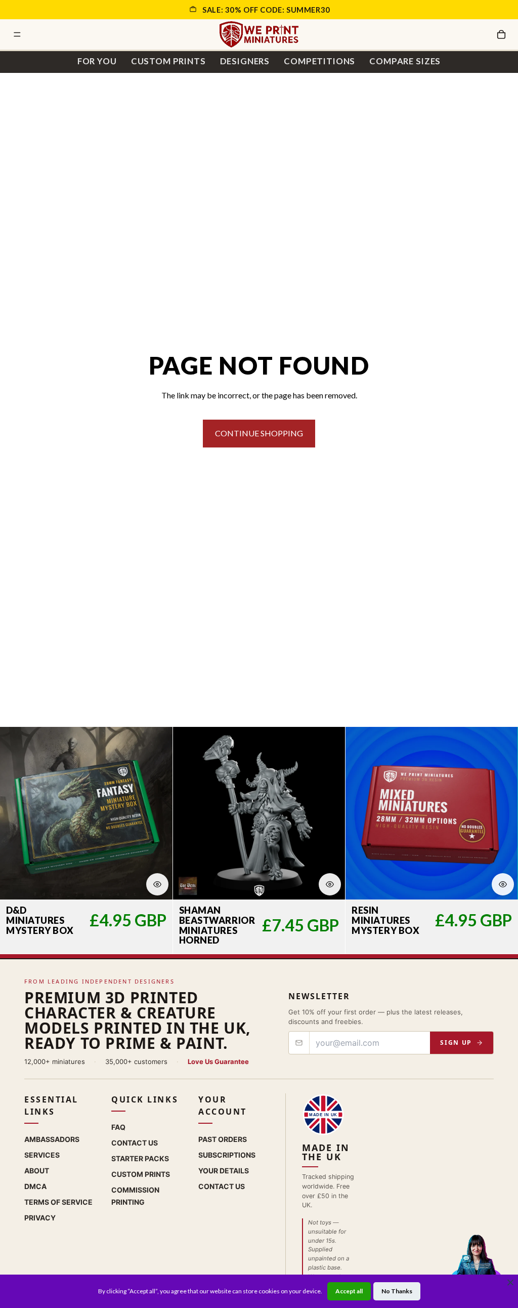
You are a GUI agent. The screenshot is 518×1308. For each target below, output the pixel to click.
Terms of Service (58, 1202)
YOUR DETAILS (223, 1170)
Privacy (40, 1217)
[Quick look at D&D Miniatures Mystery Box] (157, 884)
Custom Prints (168, 61)
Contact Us (134, 1142)
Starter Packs (140, 1158)
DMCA (35, 1186)
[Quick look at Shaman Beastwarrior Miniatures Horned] (330, 884)
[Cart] (501, 34)
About (36, 1170)
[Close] (510, 1282)
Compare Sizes (405, 61)
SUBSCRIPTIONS (226, 1155)
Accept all (349, 1291)
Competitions (319, 61)
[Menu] (17, 34)
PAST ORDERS (222, 1139)
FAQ (118, 1127)
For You (97, 61)
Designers (245, 61)
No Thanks (396, 1291)
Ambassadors (51, 1139)
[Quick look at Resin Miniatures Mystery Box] (503, 884)
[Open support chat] (476, 1265)
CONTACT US (221, 1186)
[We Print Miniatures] (259, 34)
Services (42, 1155)
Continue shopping (259, 433)
